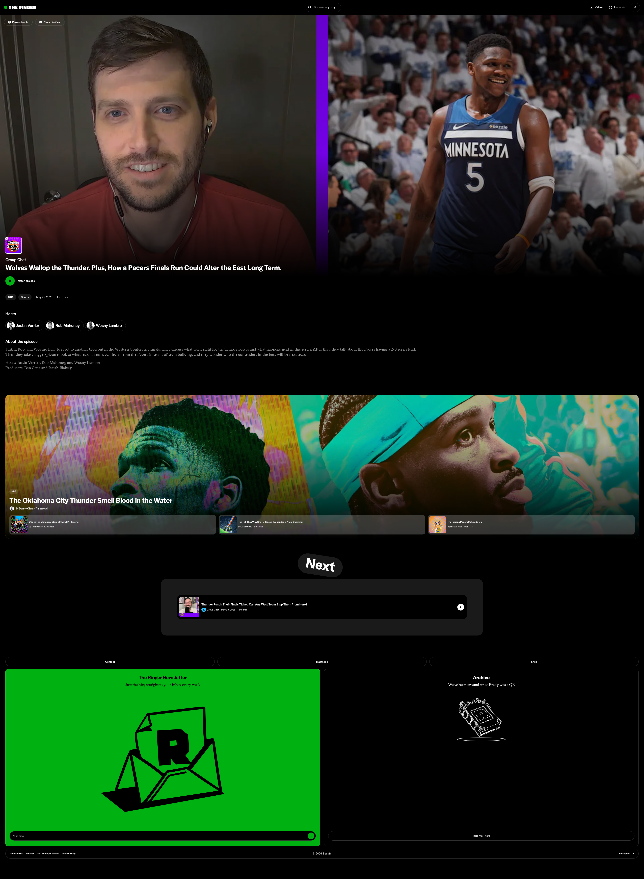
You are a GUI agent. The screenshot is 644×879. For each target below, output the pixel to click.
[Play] (10, 281)
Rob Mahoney (67, 325)
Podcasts (619, 7)
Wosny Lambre (109, 325)
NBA (11, 297)
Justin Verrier (27, 325)
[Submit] (311, 836)
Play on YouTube (52, 21)
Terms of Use (16, 853)
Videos (599, 7)
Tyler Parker (37, 526)
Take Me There (481, 835)
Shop (534, 661)
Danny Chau (26, 508)
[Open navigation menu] (635, 7)
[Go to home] (20, 7)
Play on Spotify (20, 21)
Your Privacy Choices (47, 853)
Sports (25, 297)
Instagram (624, 853)
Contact (110, 661)
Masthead (322, 661)
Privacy (30, 853)
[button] (323, 7)
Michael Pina (456, 526)
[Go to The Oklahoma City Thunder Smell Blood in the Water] (322, 467)
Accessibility (68, 853)
